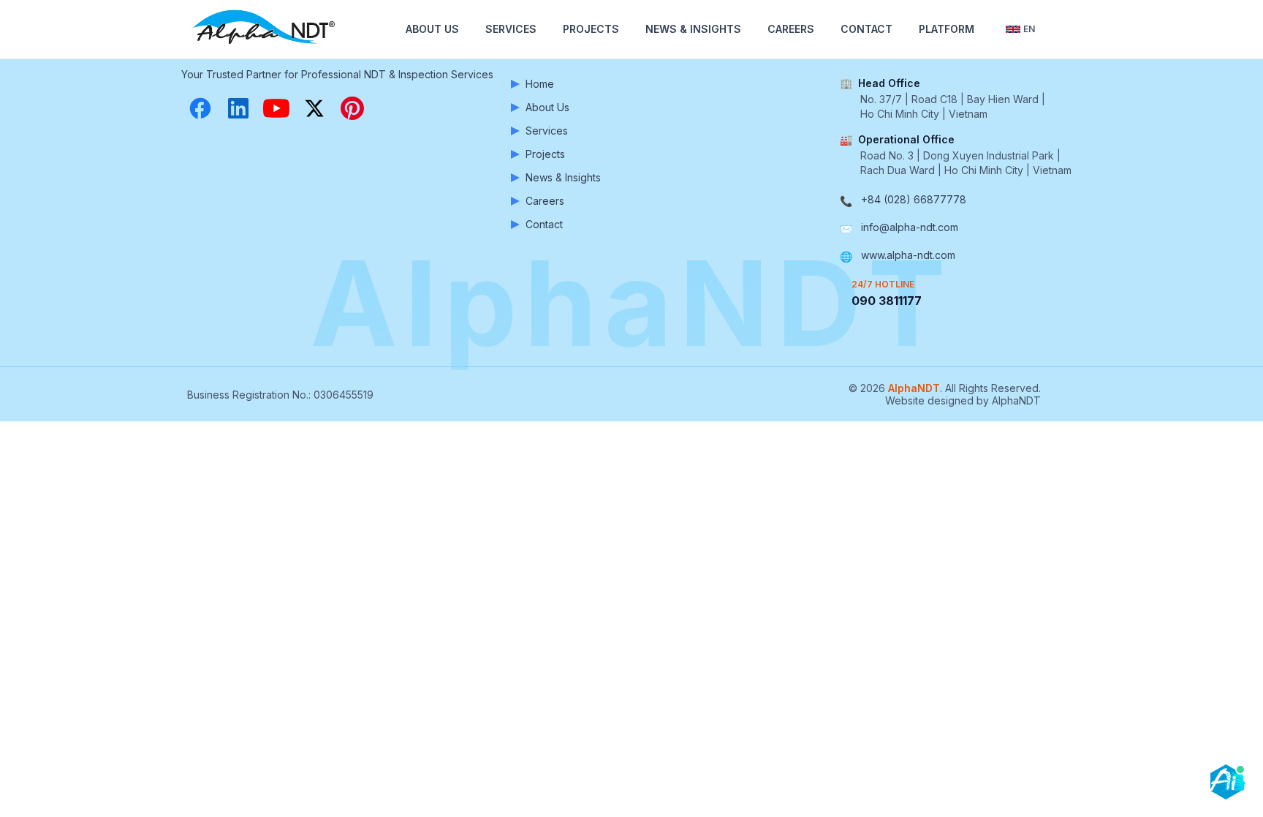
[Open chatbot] (1227, 781)
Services (510, 29)
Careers (790, 29)
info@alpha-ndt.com (909, 227)
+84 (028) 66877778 (913, 199)
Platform (946, 29)
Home (540, 84)
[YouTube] (276, 108)
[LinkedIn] (238, 108)
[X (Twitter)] (314, 108)
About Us (432, 29)
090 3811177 (887, 300)
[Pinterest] (352, 108)
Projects (591, 29)
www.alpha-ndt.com (908, 255)
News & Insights (693, 29)
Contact (866, 29)
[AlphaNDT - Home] (266, 29)
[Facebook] (200, 108)
